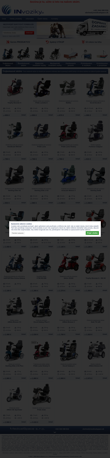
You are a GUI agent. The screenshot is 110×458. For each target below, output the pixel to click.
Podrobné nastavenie (18, 233)
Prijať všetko (92, 233)
